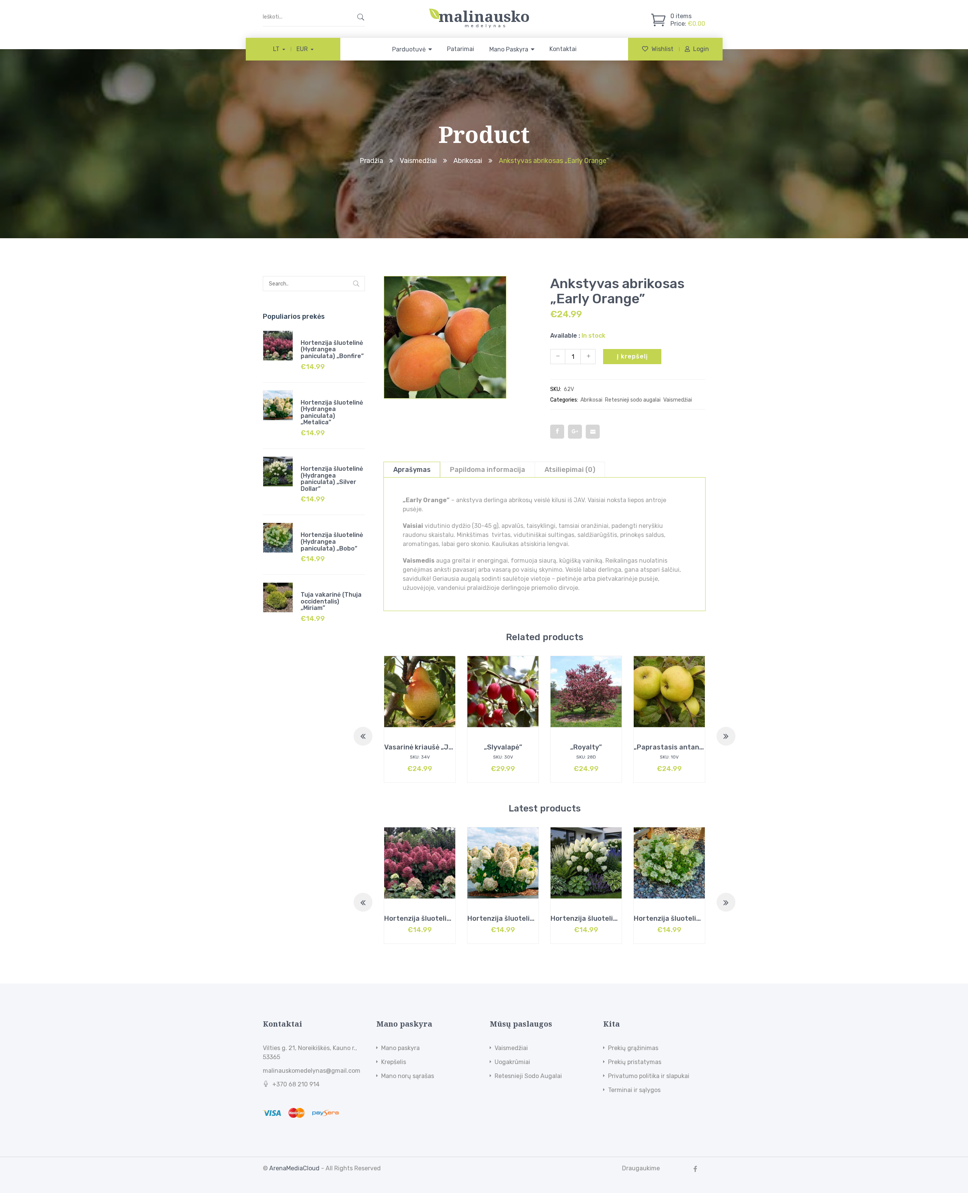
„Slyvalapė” (503, 747)
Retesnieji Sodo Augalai (528, 1076)
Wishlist (662, 49)
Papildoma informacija (487, 469)
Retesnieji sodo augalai (633, 400)
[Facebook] (557, 432)
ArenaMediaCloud (294, 1168)
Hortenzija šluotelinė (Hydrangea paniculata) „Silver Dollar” (332, 478)
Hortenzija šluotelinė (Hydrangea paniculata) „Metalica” (332, 412)
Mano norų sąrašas (407, 1076)
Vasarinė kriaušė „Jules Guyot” (435, 747)
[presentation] (363, 736)
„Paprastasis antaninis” (674, 747)
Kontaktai (563, 49)
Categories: (564, 400)
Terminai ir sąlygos (634, 1090)
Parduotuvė (409, 49)
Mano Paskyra (508, 49)
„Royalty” (586, 747)
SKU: (555, 389)
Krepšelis (393, 1062)
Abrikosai (467, 161)
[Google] (575, 432)
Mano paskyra (400, 1048)
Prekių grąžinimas (633, 1048)
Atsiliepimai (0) (569, 469)
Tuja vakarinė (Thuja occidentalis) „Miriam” (331, 601)
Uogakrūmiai (512, 1062)
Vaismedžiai (418, 161)
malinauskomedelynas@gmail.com (311, 1070)
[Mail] (593, 432)
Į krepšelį (632, 356)
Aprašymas (412, 469)
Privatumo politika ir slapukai (648, 1076)
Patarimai (460, 49)
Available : (565, 335)
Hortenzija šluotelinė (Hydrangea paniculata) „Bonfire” (332, 349)
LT (276, 49)
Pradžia (371, 161)
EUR (302, 49)
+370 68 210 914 (296, 1084)
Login (701, 49)
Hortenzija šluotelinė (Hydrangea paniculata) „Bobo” (332, 541)
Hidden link (484, 12)
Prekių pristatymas (634, 1062)
